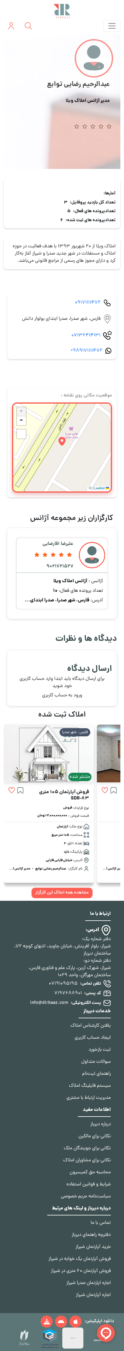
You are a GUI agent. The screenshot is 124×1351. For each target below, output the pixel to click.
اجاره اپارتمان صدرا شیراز (88, 1283)
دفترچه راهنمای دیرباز (91, 1235)
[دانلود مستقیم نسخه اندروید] (47, 1322)
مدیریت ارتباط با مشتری (89, 1098)
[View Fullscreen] (21, 434)
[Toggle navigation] (112, 26)
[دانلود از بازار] (61, 1322)
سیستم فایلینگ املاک (90, 1086)
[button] (62, 441)
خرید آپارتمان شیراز (93, 1247)
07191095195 (63, 983)
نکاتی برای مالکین (95, 1136)
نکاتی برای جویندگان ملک (87, 1148)
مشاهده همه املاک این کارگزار (62, 892)
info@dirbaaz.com (49, 1003)
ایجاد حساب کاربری (93, 1037)
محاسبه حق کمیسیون (90, 1172)
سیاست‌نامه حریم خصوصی (86, 1196)
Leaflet (100, 488)
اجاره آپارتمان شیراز (93, 1295)
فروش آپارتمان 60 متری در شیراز (81, 1271)
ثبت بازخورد (99, 1049)
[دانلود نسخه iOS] (76, 1322)
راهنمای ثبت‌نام (96, 1073)
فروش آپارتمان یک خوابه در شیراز (79, 1259)
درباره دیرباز (100, 1124)
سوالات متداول (96, 1061)
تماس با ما (101, 1223)
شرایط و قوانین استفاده (89, 1184)
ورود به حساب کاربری (62, 695)
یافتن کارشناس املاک (90, 1025)
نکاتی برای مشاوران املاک (87, 1160)
